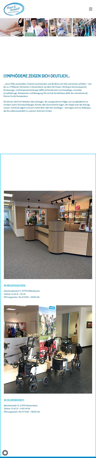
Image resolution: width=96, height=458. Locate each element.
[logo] (14, 3)
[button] (5, 453)
